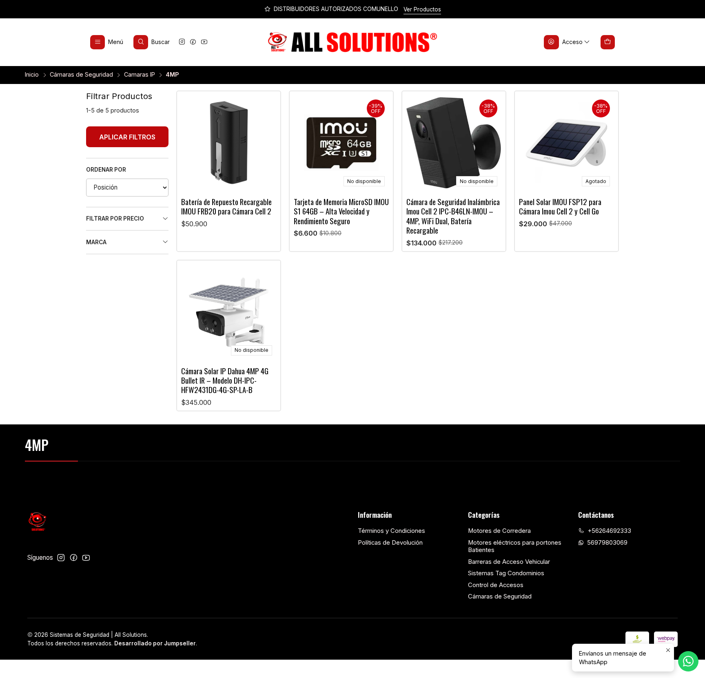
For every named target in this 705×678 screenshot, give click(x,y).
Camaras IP (139, 74)
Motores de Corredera (499, 530)
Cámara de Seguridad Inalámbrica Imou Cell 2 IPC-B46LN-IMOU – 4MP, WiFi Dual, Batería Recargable (453, 216)
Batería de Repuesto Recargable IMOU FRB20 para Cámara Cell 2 (226, 206)
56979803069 (607, 542)
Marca (96, 242)
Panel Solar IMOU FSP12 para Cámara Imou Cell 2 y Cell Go (560, 206)
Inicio (32, 74)
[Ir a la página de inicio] (352, 42)
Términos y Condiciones (391, 530)
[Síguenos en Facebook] (193, 42)
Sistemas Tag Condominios (506, 573)
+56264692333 (609, 530)
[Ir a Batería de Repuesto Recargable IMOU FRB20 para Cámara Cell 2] (229, 143)
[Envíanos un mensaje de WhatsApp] (688, 661)
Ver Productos (422, 9)
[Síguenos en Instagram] (182, 42)
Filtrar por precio (115, 218)
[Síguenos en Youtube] (204, 42)
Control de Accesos (495, 585)
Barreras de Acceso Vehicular (509, 561)
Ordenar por (106, 169)
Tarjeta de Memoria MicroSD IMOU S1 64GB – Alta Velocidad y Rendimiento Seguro (341, 211)
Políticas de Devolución (390, 542)
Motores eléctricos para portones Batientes (514, 546)
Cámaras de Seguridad (81, 74)
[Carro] (608, 42)
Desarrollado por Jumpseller (155, 643)
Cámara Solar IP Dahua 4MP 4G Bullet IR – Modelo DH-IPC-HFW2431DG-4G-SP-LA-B (224, 380)
